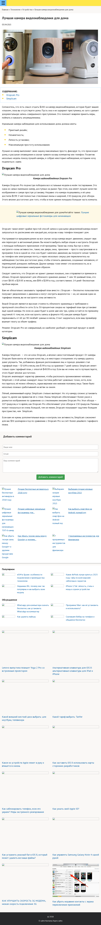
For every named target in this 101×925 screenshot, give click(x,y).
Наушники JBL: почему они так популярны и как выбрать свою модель (31, 589)
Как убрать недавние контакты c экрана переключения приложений (73, 903)
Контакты (48, 921)
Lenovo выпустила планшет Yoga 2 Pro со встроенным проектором (23, 669)
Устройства (27, 9)
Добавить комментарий (50, 477)
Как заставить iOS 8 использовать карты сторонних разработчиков (73, 764)
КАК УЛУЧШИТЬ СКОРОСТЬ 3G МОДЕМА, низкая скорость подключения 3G (24, 902)
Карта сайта (57, 921)
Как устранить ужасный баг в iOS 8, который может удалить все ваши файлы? (24, 856)
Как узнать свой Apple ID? (65, 808)
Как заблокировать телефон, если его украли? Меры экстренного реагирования (23, 810)
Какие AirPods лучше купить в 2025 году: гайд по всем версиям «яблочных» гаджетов (82, 577)
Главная (5, 9)
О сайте (42, 921)
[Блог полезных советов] (18, 3)
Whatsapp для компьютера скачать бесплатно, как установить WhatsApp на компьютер (33, 608)
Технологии (15, 9)
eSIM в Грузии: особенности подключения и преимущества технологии (30, 577)
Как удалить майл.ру (26, 616)
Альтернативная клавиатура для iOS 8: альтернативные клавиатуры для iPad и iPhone (72, 671)
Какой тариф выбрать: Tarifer (67, 716)
